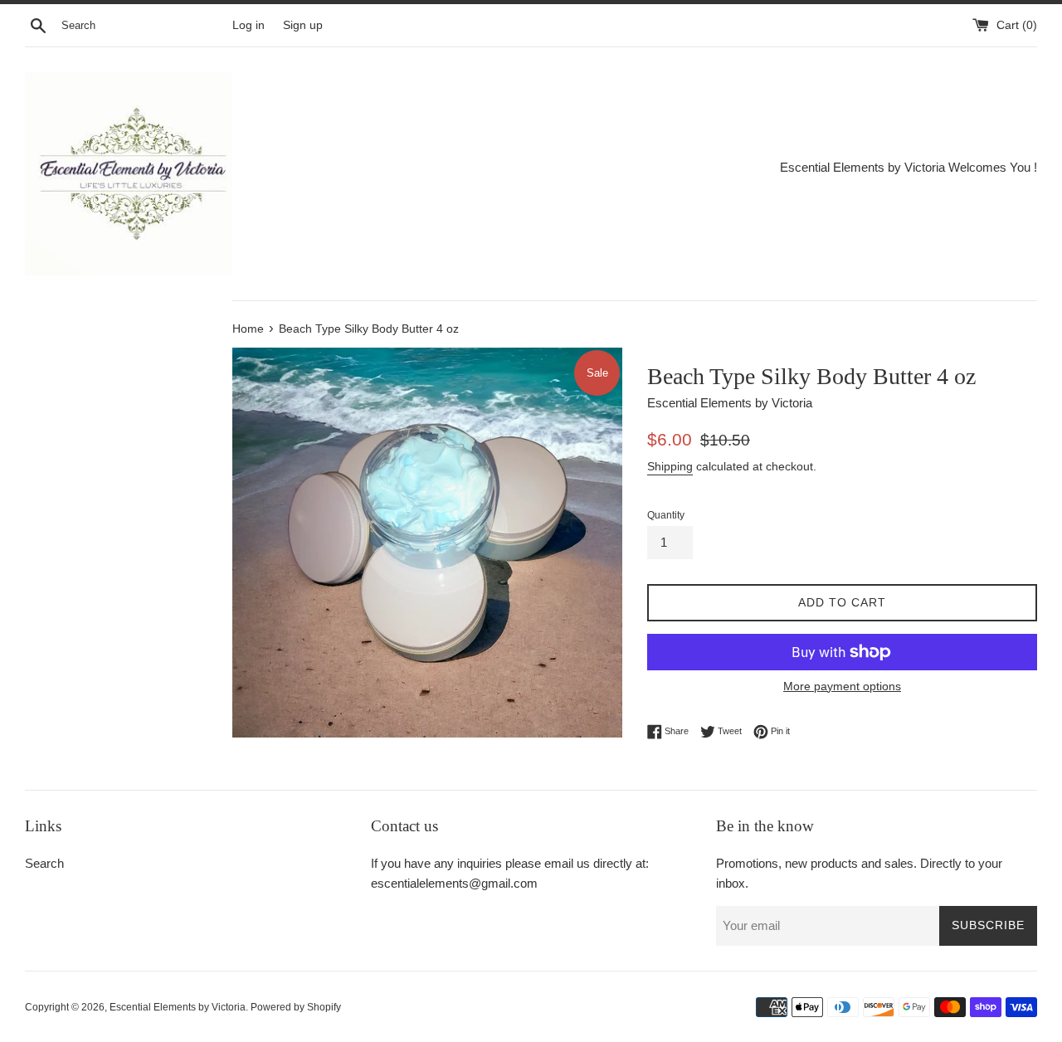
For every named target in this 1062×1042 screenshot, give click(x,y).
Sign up (303, 25)
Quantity (665, 515)
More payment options (842, 686)
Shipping (670, 466)
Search (44, 863)
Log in (248, 25)
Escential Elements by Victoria (178, 1007)
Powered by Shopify (296, 1007)
